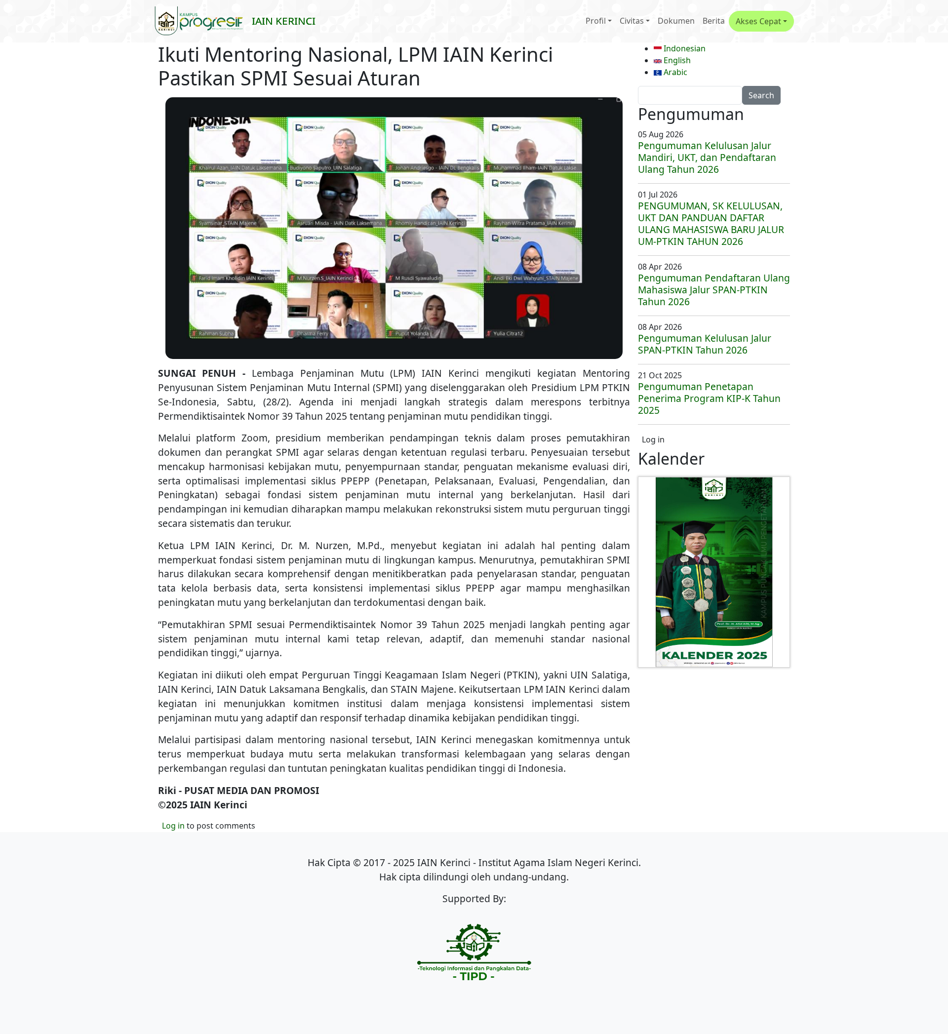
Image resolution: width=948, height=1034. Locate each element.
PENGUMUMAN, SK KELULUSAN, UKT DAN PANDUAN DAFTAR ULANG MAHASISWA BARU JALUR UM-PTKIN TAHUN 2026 (711, 223)
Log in (173, 825)
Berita (714, 20)
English (676, 60)
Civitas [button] (632, 20)
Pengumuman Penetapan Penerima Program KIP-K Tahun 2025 (709, 398)
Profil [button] (596, 20)
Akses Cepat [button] (758, 21)
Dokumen (676, 20)
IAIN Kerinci (284, 21)
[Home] (203, 21)
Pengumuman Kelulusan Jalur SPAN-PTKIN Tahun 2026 (704, 344)
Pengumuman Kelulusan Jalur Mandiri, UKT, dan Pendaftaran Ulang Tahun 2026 (707, 157)
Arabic (674, 72)
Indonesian (684, 48)
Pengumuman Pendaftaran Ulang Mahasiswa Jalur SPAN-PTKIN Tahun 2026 (714, 289)
